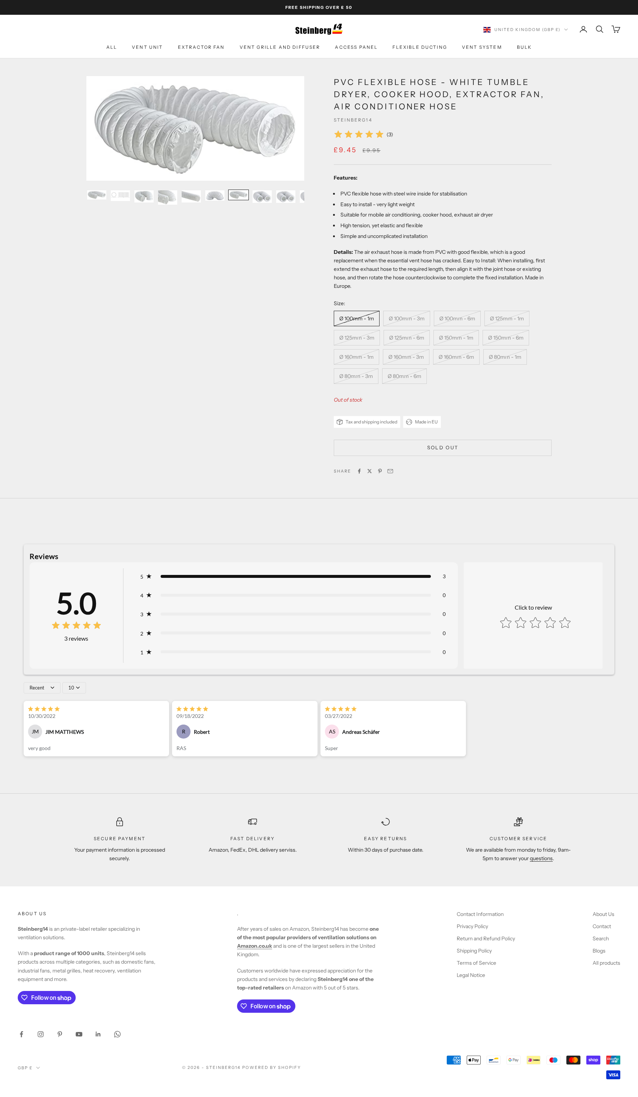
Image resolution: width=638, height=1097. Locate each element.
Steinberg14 (353, 120)
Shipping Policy (474, 950)
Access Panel (356, 47)
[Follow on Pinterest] (60, 1034)
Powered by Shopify (271, 1067)
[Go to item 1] (96, 195)
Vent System (482, 47)
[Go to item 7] (238, 195)
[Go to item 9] (285, 197)
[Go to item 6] (215, 195)
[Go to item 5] (191, 196)
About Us (603, 914)
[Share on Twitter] (370, 471)
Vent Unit (147, 47)
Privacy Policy (472, 926)
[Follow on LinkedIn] (98, 1034)
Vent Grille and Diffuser (280, 47)
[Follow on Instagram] (40, 1034)
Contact (602, 926)
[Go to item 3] (144, 196)
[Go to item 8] (262, 197)
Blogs (599, 950)
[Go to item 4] (167, 197)
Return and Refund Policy (486, 938)
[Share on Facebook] (359, 471)
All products (606, 963)
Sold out (443, 447)
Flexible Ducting (419, 47)
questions (541, 858)
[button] (293, 576)
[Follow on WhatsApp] (117, 1034)
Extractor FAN (201, 47)
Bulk (524, 47)
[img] (359, 134)
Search (601, 938)
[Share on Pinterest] (380, 471)
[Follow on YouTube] (79, 1034)
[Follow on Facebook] (21, 1034)
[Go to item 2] (120, 196)
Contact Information (480, 914)
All (111, 47)
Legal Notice (471, 975)
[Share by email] (390, 471)
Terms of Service (476, 963)
